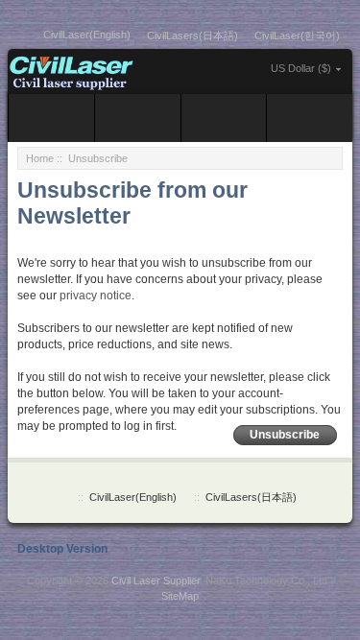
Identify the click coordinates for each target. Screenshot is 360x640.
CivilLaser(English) (87, 34)
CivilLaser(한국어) (297, 35)
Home (40, 158)
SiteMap (180, 596)
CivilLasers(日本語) (192, 35)
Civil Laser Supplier (155, 580)
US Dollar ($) (301, 68)
